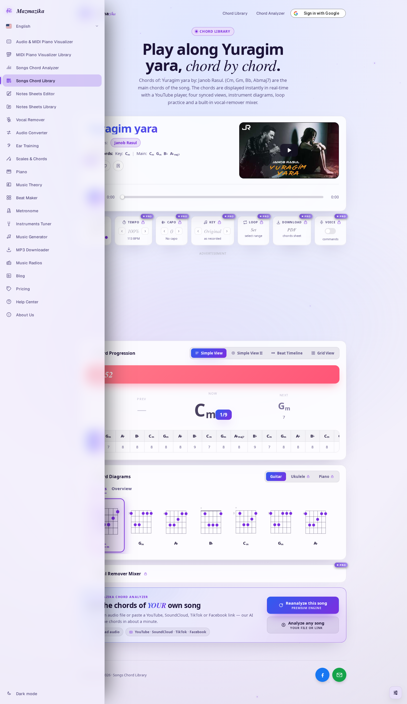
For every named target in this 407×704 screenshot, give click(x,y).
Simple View (212, 353)
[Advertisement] (212, 296)
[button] (106, 525)
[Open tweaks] (395, 692)
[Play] (289, 150)
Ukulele (298, 476)
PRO (149, 216)
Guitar (276, 476)
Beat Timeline (290, 353)
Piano (324, 476)
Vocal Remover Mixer (118, 574)
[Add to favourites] (105, 166)
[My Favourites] (118, 166)
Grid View (325, 353)
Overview (122, 488)
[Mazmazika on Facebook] (322, 675)
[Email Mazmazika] (339, 675)
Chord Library (235, 13)
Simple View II (249, 353)
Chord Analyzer (270, 13)
